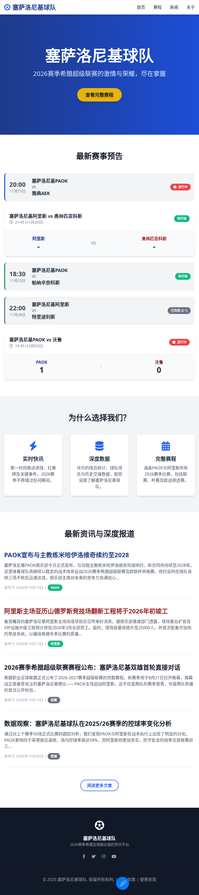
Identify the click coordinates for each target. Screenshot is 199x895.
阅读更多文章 (99, 785)
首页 (141, 7)
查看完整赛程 (99, 95)
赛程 (157, 7)
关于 (191, 7)
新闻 (174, 7)
